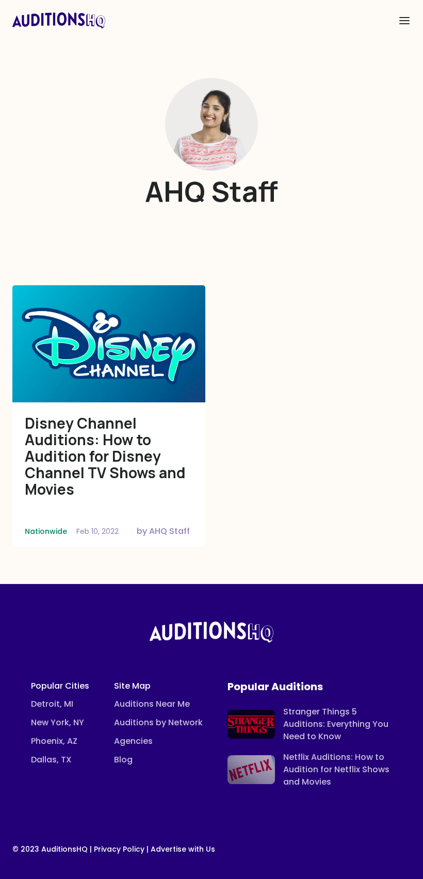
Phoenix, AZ (54, 741)
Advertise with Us (183, 849)
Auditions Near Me (152, 704)
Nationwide (46, 531)
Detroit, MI (52, 704)
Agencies (133, 741)
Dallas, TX (51, 760)
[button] (404, 20)
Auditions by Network (158, 722)
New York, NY (57, 722)
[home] (58, 20)
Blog (123, 760)
